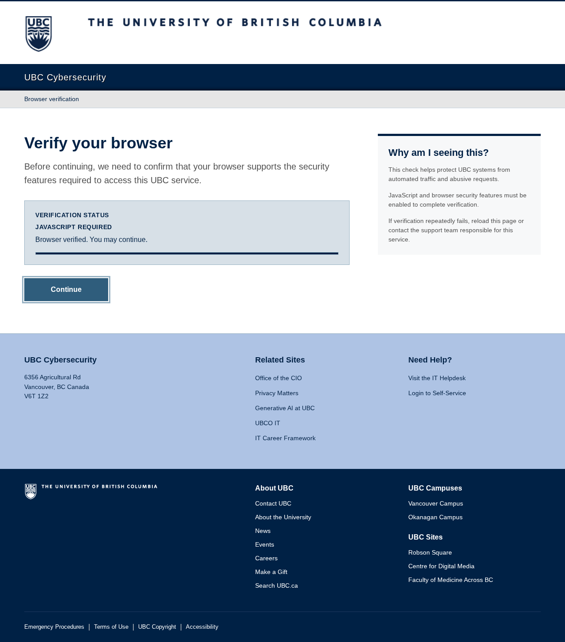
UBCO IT (267, 423)
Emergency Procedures (54, 626)
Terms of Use (111, 626)
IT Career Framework (285, 438)
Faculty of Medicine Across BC (450, 579)
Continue (66, 289)
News (263, 530)
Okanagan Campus (435, 517)
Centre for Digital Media (441, 566)
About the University (283, 517)
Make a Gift (271, 571)
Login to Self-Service (437, 393)
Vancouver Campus (435, 503)
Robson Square (430, 552)
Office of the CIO (278, 377)
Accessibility (202, 626)
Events (264, 544)
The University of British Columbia (92, 495)
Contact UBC (273, 503)
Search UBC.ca (276, 585)
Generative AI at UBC (285, 408)
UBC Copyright (157, 626)
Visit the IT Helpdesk (437, 377)
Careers (266, 558)
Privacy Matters (276, 393)
